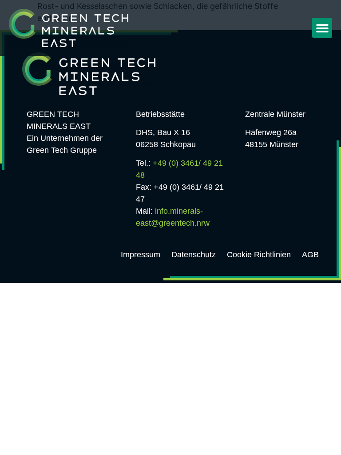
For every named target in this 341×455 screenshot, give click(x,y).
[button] (322, 28)
